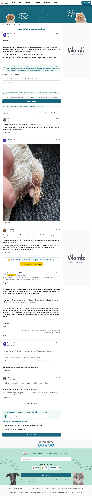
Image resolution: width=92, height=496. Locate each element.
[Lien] (36, 78)
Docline (9, 229)
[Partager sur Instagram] (46, 445)
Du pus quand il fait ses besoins (15, 429)
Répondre (7, 132)
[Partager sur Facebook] (39, 445)
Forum (11, 25)
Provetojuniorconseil (13, 273)
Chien (37, 467)
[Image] (32, 78)
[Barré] (17, 78)
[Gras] (11, 78)
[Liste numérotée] (28, 78)
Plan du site (76, 492)
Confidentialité (53, 489)
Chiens (16, 25)
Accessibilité (64, 492)
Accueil (6, 25)
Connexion (86, 3)
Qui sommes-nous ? (17, 489)
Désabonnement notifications (43, 492)
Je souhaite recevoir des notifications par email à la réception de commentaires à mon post (32, 97)
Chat (46, 467)
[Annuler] (4, 78)
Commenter (31, 101)
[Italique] (14, 78)
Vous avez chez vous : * (46, 464)
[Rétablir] (7, 78)
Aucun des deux (55, 467)
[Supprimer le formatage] (21, 78)
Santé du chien (23, 25)
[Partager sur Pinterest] (52, 445)
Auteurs (31, 489)
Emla (8, 119)
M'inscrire (46, 475)
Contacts (40, 489)
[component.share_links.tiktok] (49, 445)
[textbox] (31, 86)
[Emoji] (40, 78)
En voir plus (31, 434)
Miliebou (9, 34)
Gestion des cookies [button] (19, 492)
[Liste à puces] (25, 78)
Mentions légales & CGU (72, 489)
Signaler (58, 33)
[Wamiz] (5, 2)
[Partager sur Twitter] (42, 445)
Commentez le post (10, 75)
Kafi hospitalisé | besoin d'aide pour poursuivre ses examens (24, 425)
